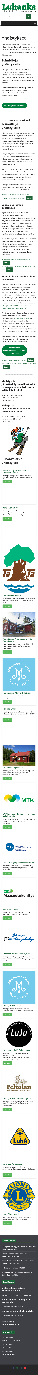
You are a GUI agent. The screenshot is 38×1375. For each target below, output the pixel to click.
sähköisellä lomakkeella (22, 318)
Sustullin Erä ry (9, 709)
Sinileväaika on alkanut (10, 1268)
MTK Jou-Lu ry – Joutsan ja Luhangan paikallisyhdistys (19, 815)
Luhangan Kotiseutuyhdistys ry (17, 1098)
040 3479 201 (6, 1347)
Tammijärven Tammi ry (13, 595)
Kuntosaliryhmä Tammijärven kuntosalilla (16, 1300)
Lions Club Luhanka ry (13, 1214)
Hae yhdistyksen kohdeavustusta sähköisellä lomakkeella (14, 350)
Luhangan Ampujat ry (12, 1164)
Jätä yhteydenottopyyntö (14, 105)
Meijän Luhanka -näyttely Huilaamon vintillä (14, 1289)
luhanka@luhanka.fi (8, 1354)
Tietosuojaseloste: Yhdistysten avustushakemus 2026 (19, 363)
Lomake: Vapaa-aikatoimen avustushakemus (16, 259)
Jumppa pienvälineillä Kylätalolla (18, 1311)
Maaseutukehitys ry (11, 909)
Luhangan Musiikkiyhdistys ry (16, 953)
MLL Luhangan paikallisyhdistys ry (18, 862)
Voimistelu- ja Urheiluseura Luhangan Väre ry (15, 471)
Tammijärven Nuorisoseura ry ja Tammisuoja (17, 640)
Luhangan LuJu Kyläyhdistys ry (16, 1050)
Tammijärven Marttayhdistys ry (17, 693)
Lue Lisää (7, 482)
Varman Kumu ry (10, 507)
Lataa (29, 198)
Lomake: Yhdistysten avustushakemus (14, 360)
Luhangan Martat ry (12, 1005)
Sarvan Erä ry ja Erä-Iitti (13, 767)
